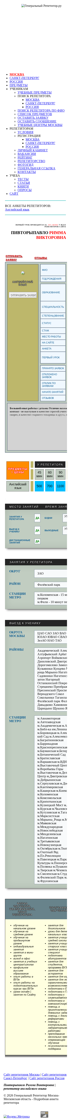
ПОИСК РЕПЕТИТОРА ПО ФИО (41, 110)
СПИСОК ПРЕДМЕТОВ (35, 114)
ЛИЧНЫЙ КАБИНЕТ (33, 150)
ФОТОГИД (25, 164)
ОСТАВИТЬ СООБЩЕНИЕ (37, 121)
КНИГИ (23, 186)
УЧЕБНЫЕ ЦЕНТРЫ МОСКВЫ (40, 125)
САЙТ (14, 193)
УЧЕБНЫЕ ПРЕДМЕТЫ (35, 92)
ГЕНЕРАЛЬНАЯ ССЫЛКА (36, 168)
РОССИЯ (16, 81)
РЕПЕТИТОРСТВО (31, 161)
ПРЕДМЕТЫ (19, 85)
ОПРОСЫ (25, 190)
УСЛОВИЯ (25, 132)
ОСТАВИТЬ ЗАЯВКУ (33, 117)
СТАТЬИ (24, 182)
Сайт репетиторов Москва (22, 1074)
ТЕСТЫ (23, 179)
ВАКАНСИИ (27, 154)
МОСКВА (17, 74)
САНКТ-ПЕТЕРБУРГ (24, 78)
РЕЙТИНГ (25, 157)
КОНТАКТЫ (27, 172)
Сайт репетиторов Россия (46, 1078)
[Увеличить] (22, 273)
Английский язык (17, 209)
